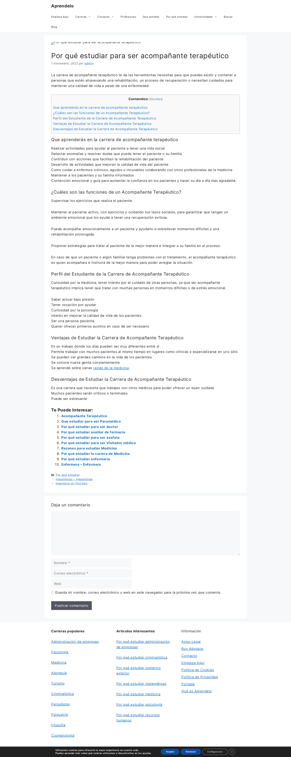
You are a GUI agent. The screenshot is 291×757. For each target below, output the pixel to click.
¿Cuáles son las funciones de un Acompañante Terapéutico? (101, 113)
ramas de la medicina (111, 368)
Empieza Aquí (60, 16)
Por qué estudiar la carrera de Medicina (95, 454)
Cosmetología (62, 735)
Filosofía (58, 725)
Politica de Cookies (197, 670)
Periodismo (60, 704)
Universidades (203, 16)
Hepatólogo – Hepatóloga (74, 479)
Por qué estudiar (177, 16)
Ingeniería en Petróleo (71, 483)
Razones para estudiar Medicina (89, 448)
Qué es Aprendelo (196, 691)
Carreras (81, 16)
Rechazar (191, 751)
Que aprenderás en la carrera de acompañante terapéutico (100, 108)
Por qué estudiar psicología (139, 704)
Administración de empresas (75, 642)
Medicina (59, 662)
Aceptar (170, 751)
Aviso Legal (191, 642)
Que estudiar (151, 16)
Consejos (104, 16)
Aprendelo (62, 5)
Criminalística (62, 694)
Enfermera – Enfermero (81, 464)
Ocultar (156, 99)
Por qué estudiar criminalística (141, 657)
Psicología (59, 652)
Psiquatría (59, 715)
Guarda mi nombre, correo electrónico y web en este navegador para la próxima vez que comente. (138, 592)
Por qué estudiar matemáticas (141, 684)
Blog (54, 26)
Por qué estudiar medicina (138, 694)
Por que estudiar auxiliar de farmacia (93, 432)
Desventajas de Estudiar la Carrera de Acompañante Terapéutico (105, 129)
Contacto (189, 656)
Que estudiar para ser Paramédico (91, 421)
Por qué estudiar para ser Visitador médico (98, 443)
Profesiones (128, 16)
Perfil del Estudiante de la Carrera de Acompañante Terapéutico (104, 118)
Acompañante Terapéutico (84, 416)
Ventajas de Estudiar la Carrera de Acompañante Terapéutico (102, 124)
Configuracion (214, 751)
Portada (188, 684)
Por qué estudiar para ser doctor (89, 427)
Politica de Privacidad (199, 677)
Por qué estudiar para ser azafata (90, 438)
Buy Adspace (192, 649)
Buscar (228, 16)
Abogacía (59, 673)
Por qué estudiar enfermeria (85, 459)
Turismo (57, 683)
